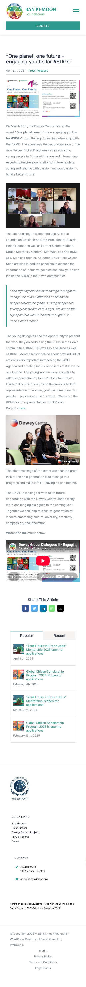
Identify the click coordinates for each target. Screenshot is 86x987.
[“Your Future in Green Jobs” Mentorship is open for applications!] (18, 698)
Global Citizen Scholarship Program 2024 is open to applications (45, 675)
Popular (26, 635)
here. (23, 408)
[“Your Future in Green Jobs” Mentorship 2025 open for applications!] (18, 647)
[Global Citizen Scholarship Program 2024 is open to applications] (18, 672)
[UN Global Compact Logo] (20, 776)
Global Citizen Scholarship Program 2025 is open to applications (45, 726)
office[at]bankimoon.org (34, 879)
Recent (59, 635)
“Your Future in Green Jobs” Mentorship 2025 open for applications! (46, 649)
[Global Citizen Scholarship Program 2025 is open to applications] (18, 724)
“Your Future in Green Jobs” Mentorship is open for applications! (46, 701)
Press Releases (38, 70)
